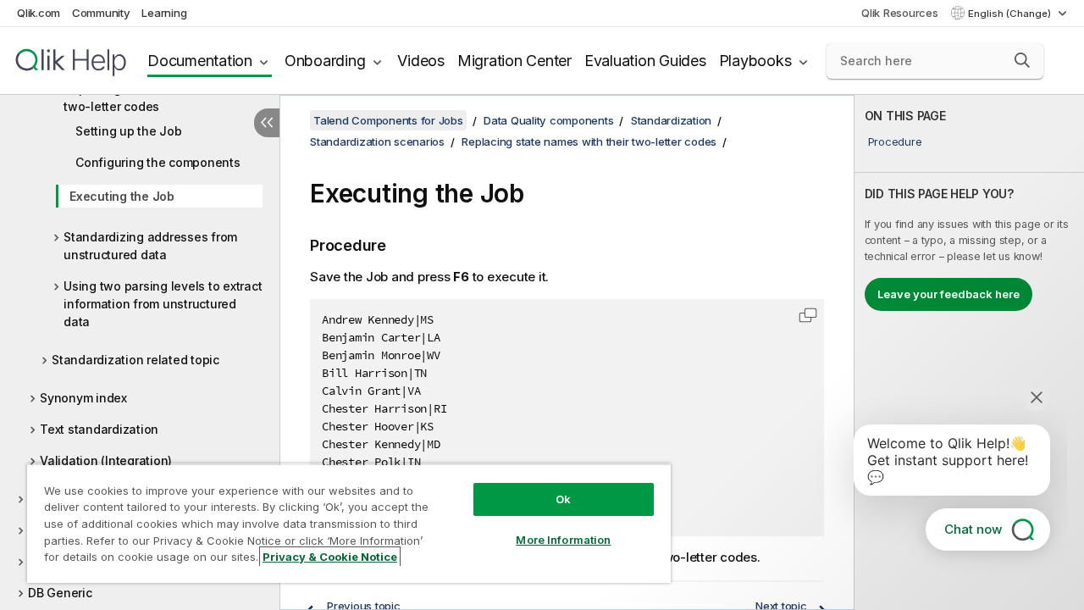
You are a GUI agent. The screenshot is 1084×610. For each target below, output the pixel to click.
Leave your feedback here (948, 294)
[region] (349, 523)
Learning (163, 12)
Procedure (895, 141)
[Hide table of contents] (266, 122)
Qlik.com (38, 12)
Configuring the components (158, 162)
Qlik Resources (899, 12)
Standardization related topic (135, 359)
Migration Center (514, 60)
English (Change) (1011, 13)
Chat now (973, 529)
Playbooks (755, 60)
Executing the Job (121, 196)
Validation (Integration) (106, 460)
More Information (563, 539)
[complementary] (969, 352)
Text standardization (99, 429)
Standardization (671, 120)
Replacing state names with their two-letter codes (158, 97)
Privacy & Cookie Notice (330, 556)
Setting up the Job (128, 131)
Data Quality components (548, 120)
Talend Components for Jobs (388, 120)
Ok (563, 499)
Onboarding (325, 60)
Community (101, 12)
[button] (1022, 60)
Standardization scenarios (377, 141)
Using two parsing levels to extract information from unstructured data (163, 304)
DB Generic (60, 592)
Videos (421, 60)
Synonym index (83, 398)
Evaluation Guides (645, 60)
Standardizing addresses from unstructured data (150, 246)
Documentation (199, 60)
